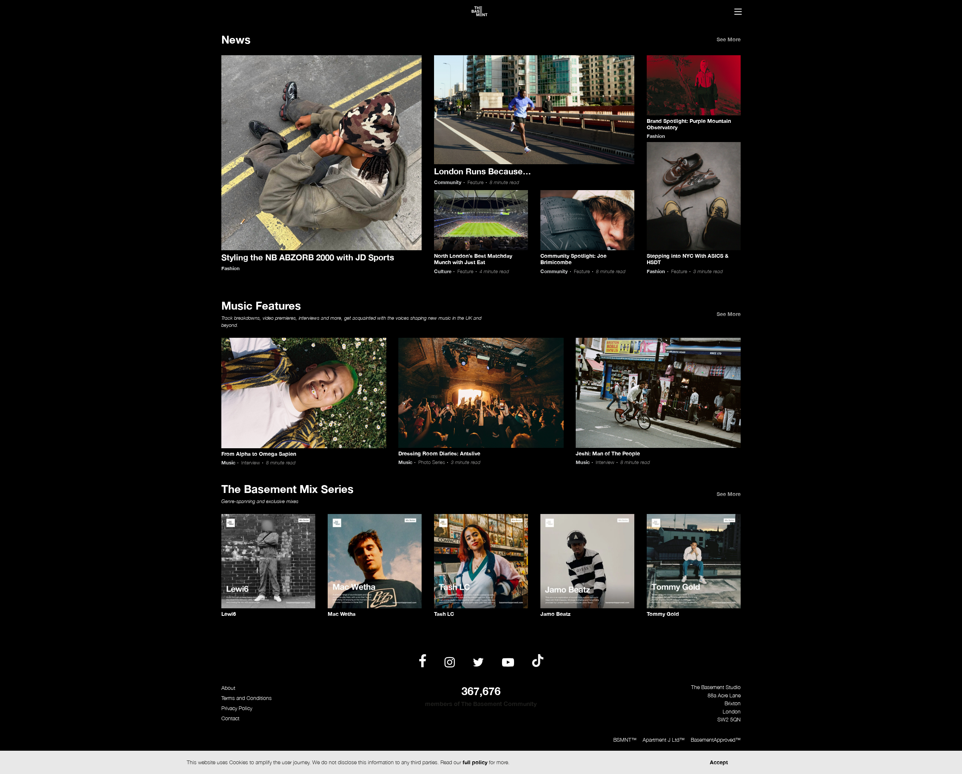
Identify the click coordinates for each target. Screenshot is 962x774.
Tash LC (444, 614)
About (228, 688)
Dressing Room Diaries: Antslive (439, 453)
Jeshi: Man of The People (608, 453)
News (236, 39)
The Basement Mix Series (287, 488)
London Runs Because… (482, 171)
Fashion (230, 268)
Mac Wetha (341, 614)
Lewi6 (228, 614)
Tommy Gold (663, 614)
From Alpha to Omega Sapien (258, 453)
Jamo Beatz (555, 614)
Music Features (261, 305)
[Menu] (738, 12)
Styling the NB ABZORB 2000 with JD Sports (307, 257)
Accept (719, 762)
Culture (442, 271)
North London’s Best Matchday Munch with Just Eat (473, 258)
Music (228, 463)
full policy (475, 762)
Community (447, 182)
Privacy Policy (236, 708)
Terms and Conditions (246, 698)
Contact (230, 718)
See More (729, 39)
